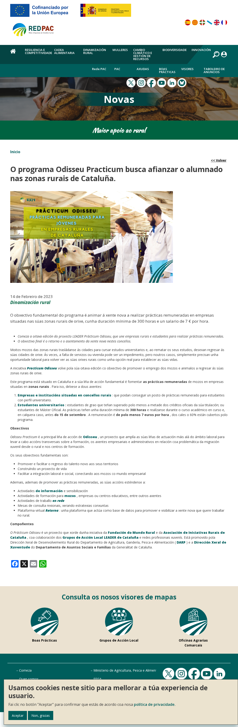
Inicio (15, 151)
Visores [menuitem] (187, 69)
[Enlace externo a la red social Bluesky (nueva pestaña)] (182, 82)
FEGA (97, 679)
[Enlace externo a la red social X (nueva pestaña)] (131, 82)
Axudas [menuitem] (143, 69)
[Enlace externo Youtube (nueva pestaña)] (162, 82)
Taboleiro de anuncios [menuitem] (214, 70)
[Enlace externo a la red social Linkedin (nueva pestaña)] (172, 82)
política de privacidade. (154, 704)
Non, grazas (40, 715)
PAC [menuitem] (117, 69)
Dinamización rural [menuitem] (94, 51)
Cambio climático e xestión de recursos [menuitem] (142, 54)
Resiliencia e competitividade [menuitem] (38, 51)
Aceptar (17, 715)
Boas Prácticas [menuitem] (167, 70)
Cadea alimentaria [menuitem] (64, 51)
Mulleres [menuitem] (120, 50)
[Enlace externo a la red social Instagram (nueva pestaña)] (142, 82)
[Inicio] (35, 32)
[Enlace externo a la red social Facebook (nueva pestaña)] (152, 82)
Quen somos (29, 679)
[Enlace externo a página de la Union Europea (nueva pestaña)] (42, 12)
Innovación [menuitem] (201, 50)
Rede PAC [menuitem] (99, 69)
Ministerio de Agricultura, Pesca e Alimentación (129, 670)
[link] (15, 563)
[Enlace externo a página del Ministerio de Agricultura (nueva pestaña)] (107, 12)
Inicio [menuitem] (15, 53)
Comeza (25, 670)
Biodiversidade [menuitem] (174, 50)
